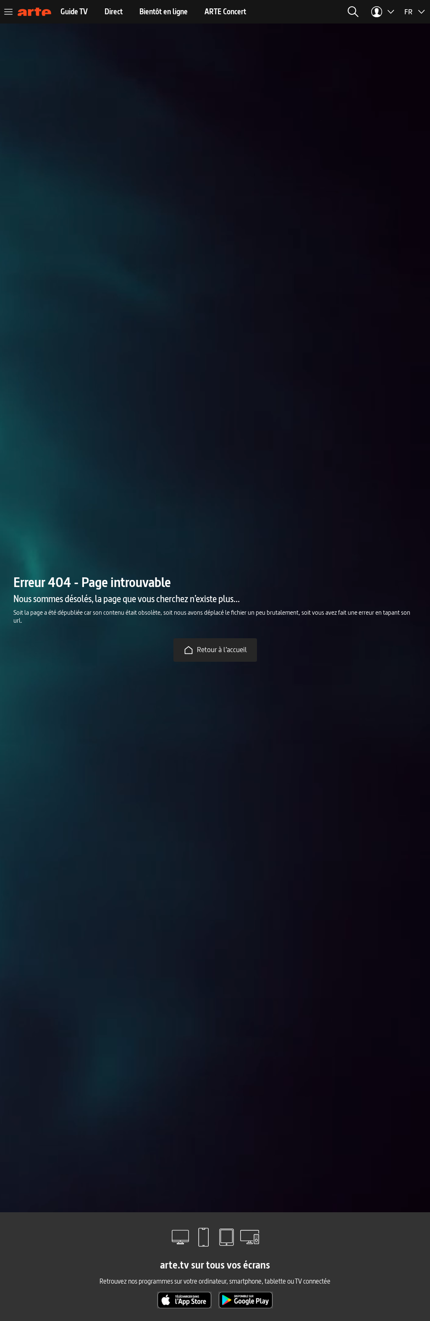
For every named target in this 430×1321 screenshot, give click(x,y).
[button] (353, 11)
